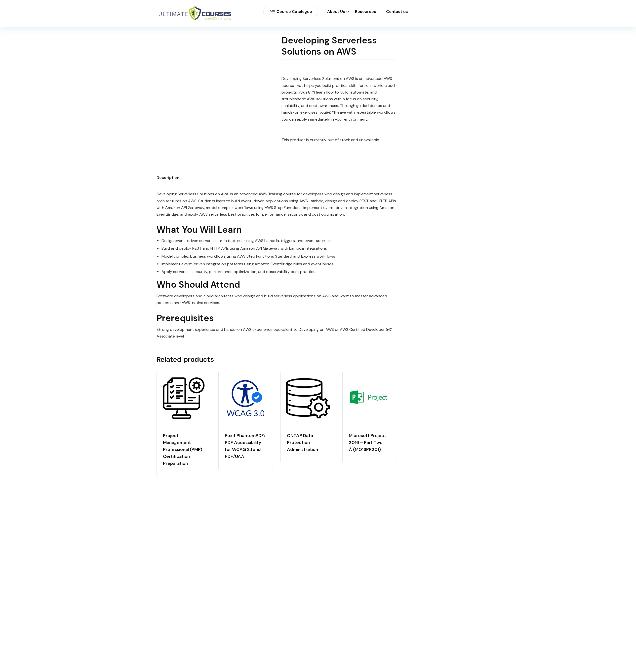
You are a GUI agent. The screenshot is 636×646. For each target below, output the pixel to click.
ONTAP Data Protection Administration (302, 442)
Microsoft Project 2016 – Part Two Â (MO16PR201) (367, 442)
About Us (336, 11)
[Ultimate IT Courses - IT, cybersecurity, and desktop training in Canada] (195, 14)
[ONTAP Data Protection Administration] (308, 398)
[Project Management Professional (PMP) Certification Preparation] (184, 398)
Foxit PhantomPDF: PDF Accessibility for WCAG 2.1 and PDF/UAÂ (245, 446)
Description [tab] (168, 177)
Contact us (397, 11)
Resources (365, 11)
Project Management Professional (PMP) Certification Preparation (182, 449)
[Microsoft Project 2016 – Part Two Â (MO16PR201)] (370, 398)
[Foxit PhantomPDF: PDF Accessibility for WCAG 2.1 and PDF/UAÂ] (246, 398)
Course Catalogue (294, 11)
